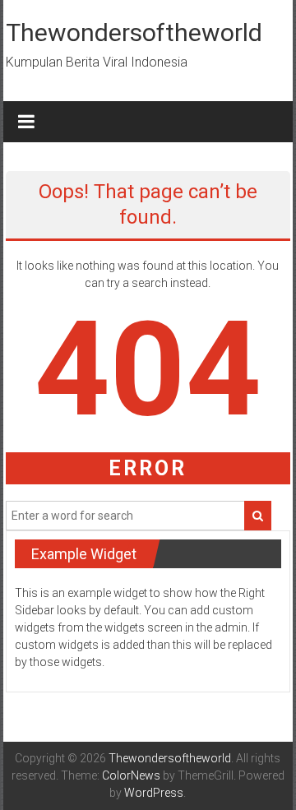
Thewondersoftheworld (134, 32)
